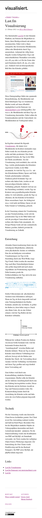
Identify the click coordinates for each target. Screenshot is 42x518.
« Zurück (8, 17)
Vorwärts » (15, 17)
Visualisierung (10, 146)
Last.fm (20, 35)
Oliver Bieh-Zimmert (25, 29)
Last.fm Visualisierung (13, 467)
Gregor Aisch (25, 497)
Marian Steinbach (26, 499)
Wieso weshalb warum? (12, 497)
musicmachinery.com (12, 109)
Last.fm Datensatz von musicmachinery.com (20, 470)
